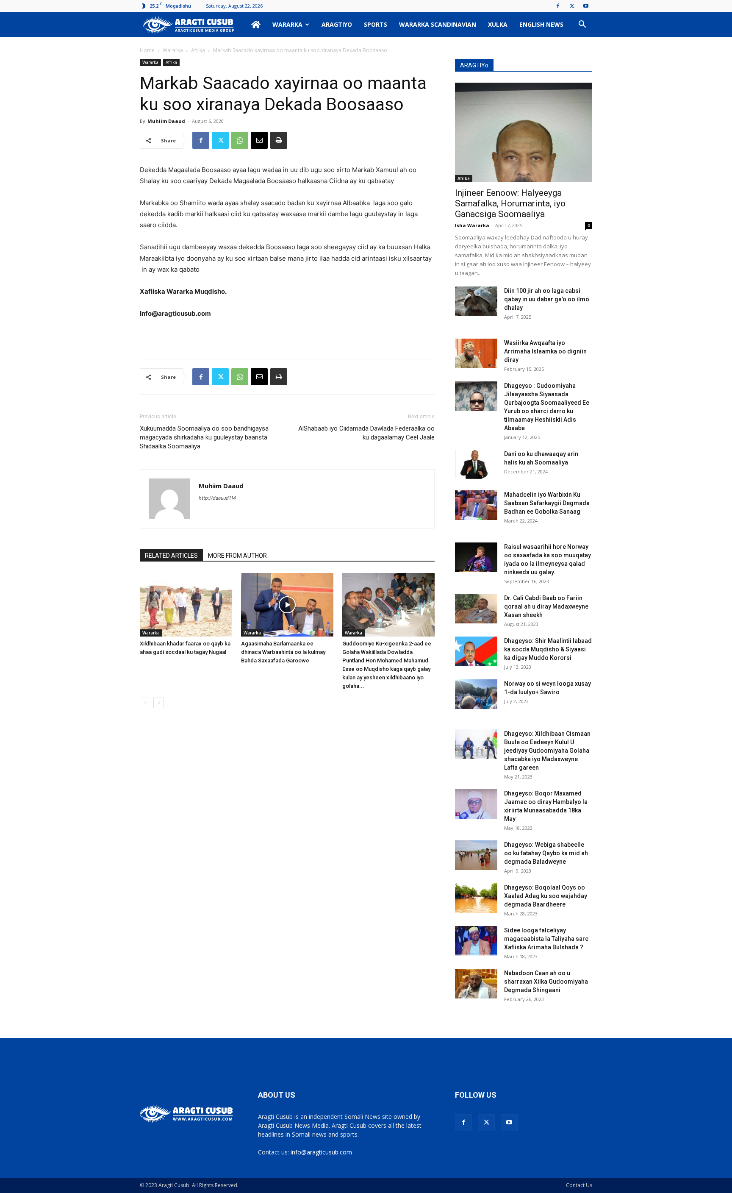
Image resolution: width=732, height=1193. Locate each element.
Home (147, 50)
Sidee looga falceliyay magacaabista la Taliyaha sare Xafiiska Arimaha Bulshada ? (546, 939)
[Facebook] (558, 6)
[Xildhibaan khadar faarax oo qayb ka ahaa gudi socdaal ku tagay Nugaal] (186, 605)
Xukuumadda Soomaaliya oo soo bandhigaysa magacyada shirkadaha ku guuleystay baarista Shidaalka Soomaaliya (204, 437)
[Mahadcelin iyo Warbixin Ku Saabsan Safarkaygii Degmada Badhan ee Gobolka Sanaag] (476, 505)
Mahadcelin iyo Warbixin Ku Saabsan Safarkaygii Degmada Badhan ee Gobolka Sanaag (547, 503)
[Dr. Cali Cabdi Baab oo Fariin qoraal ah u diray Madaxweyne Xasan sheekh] (476, 608)
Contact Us (579, 1185)
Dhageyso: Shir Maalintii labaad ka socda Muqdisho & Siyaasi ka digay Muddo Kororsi (548, 649)
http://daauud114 (217, 498)
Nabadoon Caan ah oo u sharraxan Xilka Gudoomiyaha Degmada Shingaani (546, 981)
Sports (375, 24)
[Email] (259, 140)
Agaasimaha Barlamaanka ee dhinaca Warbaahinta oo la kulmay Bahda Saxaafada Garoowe (283, 652)
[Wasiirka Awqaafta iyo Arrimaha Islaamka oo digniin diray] (476, 353)
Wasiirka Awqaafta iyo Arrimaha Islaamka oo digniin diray (545, 351)
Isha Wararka (472, 225)
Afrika (198, 50)
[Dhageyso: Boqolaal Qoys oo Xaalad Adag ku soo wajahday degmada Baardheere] (476, 898)
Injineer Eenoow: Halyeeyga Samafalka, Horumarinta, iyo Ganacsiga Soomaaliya (510, 203)
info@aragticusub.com (321, 1152)
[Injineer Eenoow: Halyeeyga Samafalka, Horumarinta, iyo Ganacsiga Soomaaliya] (523, 132)
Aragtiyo (337, 24)
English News (541, 24)
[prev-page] (145, 703)
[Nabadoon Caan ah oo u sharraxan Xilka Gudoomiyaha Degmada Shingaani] (476, 983)
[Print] (278, 140)
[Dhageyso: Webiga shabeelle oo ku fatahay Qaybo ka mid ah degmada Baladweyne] (476, 855)
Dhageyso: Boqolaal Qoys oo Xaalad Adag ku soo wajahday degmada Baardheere (545, 896)
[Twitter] (572, 6)
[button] (582, 25)
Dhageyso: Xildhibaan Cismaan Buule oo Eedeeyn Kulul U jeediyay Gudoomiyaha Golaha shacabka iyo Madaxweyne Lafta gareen (547, 750)
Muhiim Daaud (166, 121)
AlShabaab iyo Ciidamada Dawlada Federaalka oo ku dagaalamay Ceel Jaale (366, 433)
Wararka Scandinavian (437, 24)
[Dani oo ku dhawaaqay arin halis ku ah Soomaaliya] (476, 464)
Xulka (497, 24)
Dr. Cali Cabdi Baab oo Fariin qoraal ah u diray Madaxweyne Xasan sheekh (546, 606)
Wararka (287, 24)
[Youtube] (586, 6)
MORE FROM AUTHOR (237, 555)
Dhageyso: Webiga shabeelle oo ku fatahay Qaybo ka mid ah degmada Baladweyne (546, 853)
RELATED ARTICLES (171, 555)
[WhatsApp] (239, 140)
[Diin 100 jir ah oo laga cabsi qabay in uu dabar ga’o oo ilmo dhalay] (476, 301)
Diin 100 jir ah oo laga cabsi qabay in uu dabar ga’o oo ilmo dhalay (546, 299)
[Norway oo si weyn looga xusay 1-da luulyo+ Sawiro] (476, 694)
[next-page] (158, 703)
